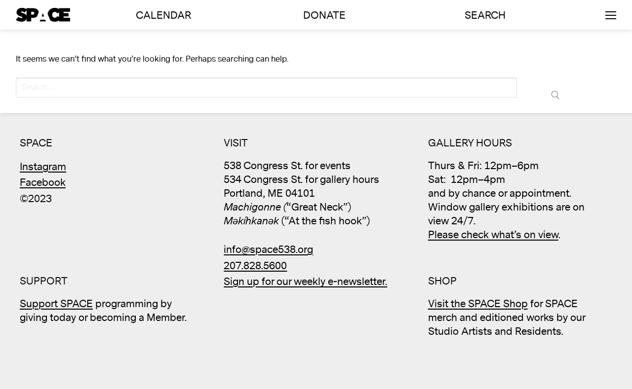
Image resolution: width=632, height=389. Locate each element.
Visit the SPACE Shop (478, 304)
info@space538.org (268, 250)
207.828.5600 (255, 266)
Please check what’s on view (493, 235)
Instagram (43, 167)
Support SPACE (56, 304)
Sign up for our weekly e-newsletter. (305, 282)
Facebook (43, 183)
